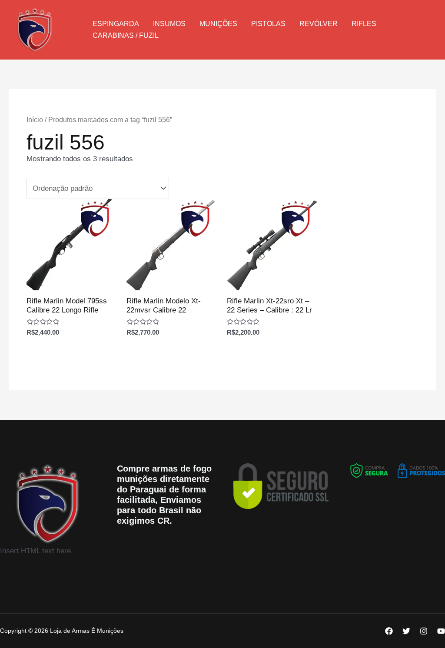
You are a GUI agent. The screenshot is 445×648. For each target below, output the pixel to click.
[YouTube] (441, 631)
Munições (218, 23)
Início (35, 119)
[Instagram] (424, 631)
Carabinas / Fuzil (126, 35)
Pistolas (268, 23)
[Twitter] (406, 631)
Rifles (364, 23)
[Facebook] (389, 631)
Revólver (318, 23)
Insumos (169, 23)
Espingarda (116, 23)
